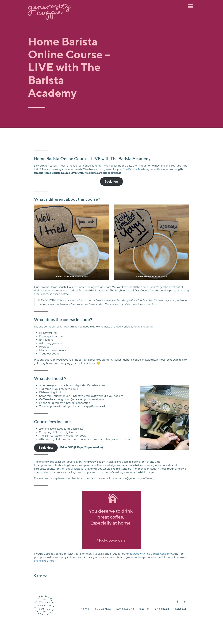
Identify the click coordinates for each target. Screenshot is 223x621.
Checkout (162, 609)
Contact (180, 609)
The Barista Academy (136, 169)
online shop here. (44, 560)
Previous (42, 575)
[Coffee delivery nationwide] (49, 6)
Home (85, 609)
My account (125, 609)
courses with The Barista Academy (150, 553)
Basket (144, 609)
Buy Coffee (103, 609)
